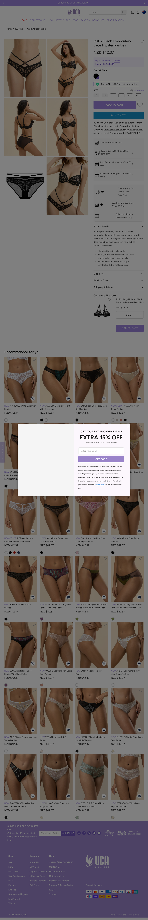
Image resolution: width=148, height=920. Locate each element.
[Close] (128, 426)
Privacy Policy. (100, 485)
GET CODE (101, 459)
